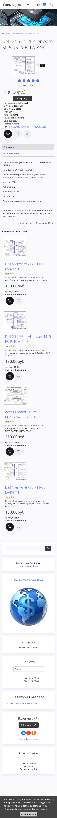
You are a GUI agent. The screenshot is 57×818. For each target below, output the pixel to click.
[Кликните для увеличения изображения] (23, 65)
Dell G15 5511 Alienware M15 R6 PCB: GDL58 (28, 339)
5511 (29, 126)
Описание (9, 147)
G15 (39, 126)
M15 (34, 126)
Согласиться (28, 814)
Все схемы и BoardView (24, 703)
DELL (44, 126)
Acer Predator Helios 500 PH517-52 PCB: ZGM (24, 414)
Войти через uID (28, 725)
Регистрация (25, 565)
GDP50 (12, 126)
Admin (32, 223)
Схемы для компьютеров (25, 4)
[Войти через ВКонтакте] (23, 733)
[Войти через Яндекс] (28, 733)
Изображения (11, 153)
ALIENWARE (21, 126)
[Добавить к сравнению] (27, 134)
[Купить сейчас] (8, 134)
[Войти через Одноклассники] (33, 733)
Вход (35, 565)
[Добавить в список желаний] (18, 134)
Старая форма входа (28, 739)
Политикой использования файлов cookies (26, 809)
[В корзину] (10, 301)
